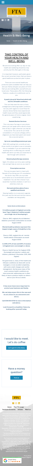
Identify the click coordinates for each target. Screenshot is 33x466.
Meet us (28, 409)
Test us (16, 377)
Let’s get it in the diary (16, 347)
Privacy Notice (27, 455)
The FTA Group (19, 407)
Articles (20, 409)
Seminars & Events (8, 409)
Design (23, 457)
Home (8, 41)
